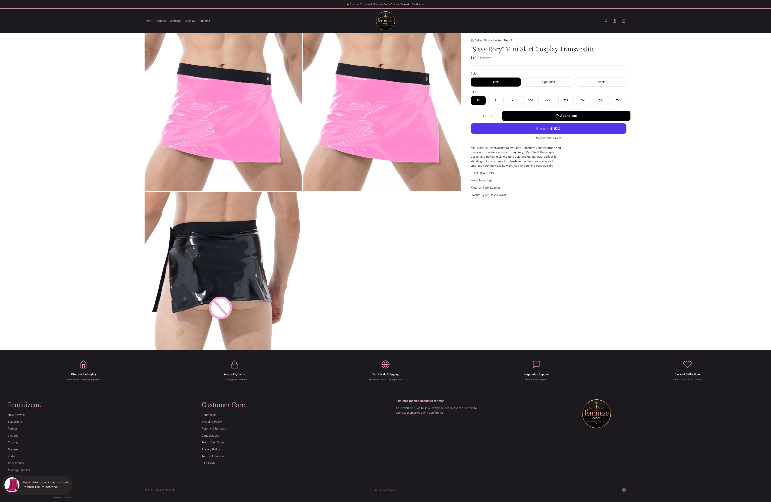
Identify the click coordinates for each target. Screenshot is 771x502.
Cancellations (210, 435)
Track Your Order (213, 442)
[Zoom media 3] (223, 271)
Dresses (13, 449)
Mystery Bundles (19, 470)
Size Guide (209, 463)
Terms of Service (213, 456)
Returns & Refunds (214, 428)
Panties (12, 428)
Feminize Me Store (164, 489)
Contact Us (209, 414)
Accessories (16, 463)
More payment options (548, 138)
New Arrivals (16, 414)
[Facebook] (624, 490)
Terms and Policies (385, 490)
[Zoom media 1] (223, 112)
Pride (11, 456)
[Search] (606, 20)
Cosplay (13, 442)
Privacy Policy (211, 449)
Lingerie (13, 435)
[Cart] (623, 20)
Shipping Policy (212, 421)
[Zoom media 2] (382, 112)
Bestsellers (15, 421)
